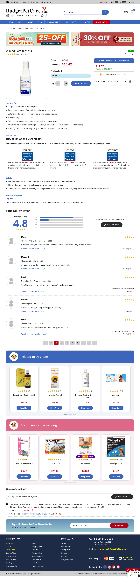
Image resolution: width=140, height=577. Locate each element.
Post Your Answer (24, 510)
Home (8, 28)
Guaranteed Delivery (30, 2)
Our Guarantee (37, 556)
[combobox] (132, 575)
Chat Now (132, 570)
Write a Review (113, 225)
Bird (40, 22)
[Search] (105, 12)
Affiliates (35, 550)
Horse (30, 22)
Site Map (9, 563)
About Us (9, 543)
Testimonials (36, 560)
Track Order (103, 2)
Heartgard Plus (66, 550)
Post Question (124, 497)
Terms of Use (37, 553)
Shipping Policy (37, 546)
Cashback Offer (11, 566)
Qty (52, 83)
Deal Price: (55, 64)
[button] (65, 414)
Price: (53, 60)
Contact (9, 546)
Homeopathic (53, 22)
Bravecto (64, 553)
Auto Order (36, 563)
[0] (132, 13)
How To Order (11, 560)
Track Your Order (38, 566)
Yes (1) (125, 291)
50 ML (58, 76)
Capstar (63, 543)
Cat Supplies (17, 28)
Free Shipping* (15, 2)
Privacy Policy (11, 556)
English (131, 575)
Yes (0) (125, 249)
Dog (11, 22)
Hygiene (86, 22)
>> (95, 343)
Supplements (71, 22)
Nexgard (64, 556)
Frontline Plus (65, 546)
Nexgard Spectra (67, 560)
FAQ (33, 543)
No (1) (131, 334)
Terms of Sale (11, 553)
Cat (20, 22)
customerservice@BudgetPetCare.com (110, 549)
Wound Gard (41, 28)
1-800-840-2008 (119, 2)
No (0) (131, 249)
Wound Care (29, 28)
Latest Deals (10, 550)
